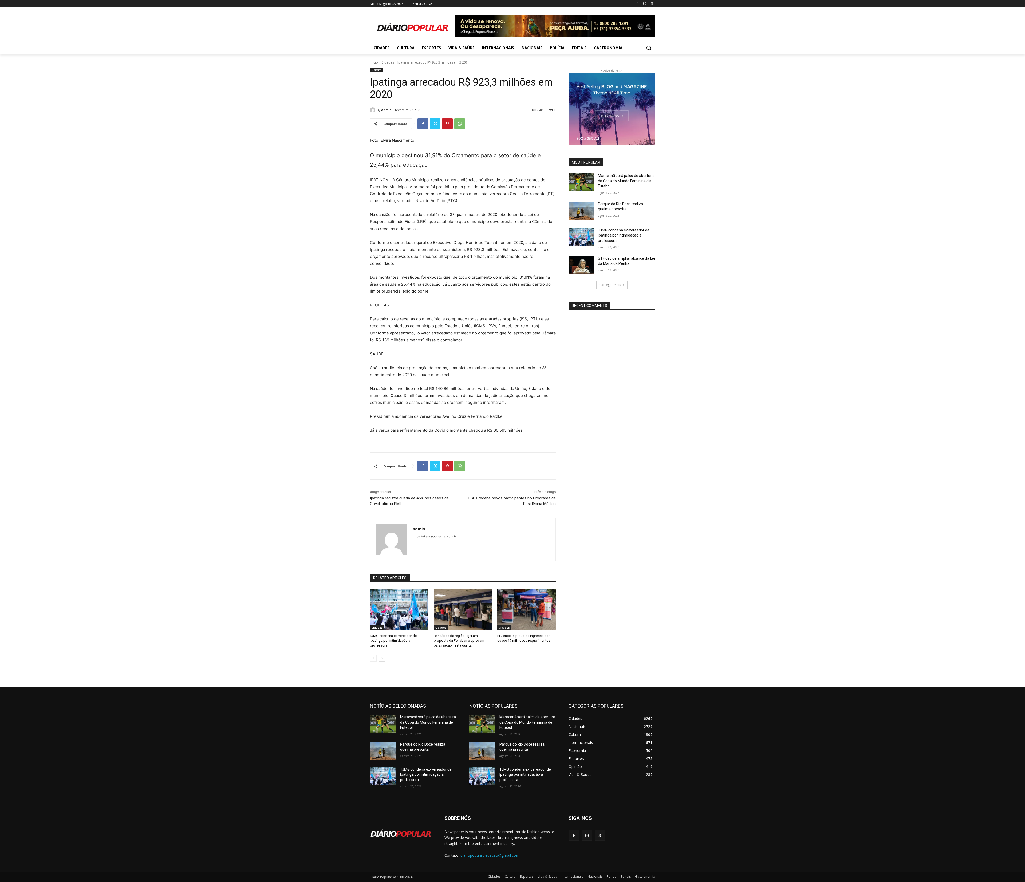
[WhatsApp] (459, 123)
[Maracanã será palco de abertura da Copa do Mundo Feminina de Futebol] (581, 182)
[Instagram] (644, 4)
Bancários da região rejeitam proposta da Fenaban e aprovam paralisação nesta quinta (459, 640)
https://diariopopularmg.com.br (435, 536)
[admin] (373, 110)
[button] (648, 47)
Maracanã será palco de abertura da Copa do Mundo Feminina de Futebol (626, 181)
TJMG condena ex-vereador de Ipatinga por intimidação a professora (393, 640)
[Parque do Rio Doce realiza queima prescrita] (581, 211)
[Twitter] (652, 4)
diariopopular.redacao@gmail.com (489, 855)
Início (374, 62)
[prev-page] (373, 658)
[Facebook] (637, 4)
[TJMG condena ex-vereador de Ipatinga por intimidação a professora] (399, 609)
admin (386, 110)
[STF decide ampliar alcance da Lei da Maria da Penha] (581, 265)
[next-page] (382, 658)
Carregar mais (610, 284)
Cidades (387, 62)
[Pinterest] (447, 123)
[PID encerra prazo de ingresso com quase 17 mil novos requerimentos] (526, 609)
